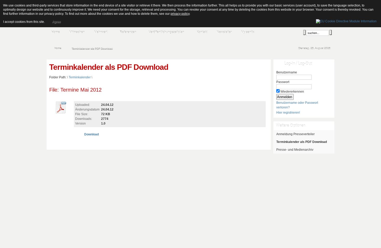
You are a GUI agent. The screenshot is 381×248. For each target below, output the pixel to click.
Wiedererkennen (292, 91)
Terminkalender (80, 77)
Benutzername (286, 72)
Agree (56, 22)
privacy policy (180, 14)
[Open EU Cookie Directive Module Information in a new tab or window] (346, 20)
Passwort (282, 82)
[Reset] (330, 32)
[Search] (304, 32)
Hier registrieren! (288, 112)
